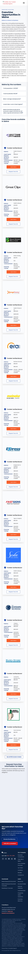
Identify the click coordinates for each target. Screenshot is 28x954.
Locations (20, 870)
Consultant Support (12, 948)
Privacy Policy (5, 948)
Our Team (20, 867)
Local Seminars (21, 890)
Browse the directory (9, 839)
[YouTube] (9, 859)
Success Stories (22, 884)
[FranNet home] (11, 3)
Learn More (15, 167)
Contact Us (21, 875)
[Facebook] (3, 859)
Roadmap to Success (7, 888)
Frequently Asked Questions (20, 894)
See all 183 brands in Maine (14, 757)
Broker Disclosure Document (9, 881)
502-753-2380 (11, 855)
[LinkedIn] (12, 859)
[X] (6, 859)
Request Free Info (13, 171)
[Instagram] (15, 859)
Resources (20, 881)
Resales (20, 872)
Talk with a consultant (10, 843)
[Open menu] (23, 3)
